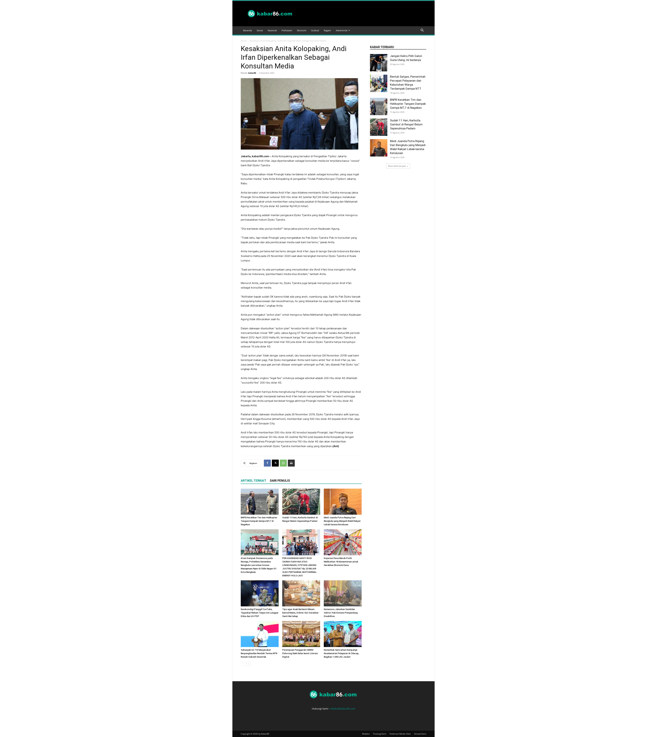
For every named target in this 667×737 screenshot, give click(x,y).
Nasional (272, 30)
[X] (275, 463)
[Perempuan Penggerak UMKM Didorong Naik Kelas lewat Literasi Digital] (301, 634)
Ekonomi (301, 30)
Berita (244, 40)
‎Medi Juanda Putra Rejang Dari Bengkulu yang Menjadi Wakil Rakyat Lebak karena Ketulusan (342, 521)
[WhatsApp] (283, 463)
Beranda (247, 30)
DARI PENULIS (280, 480)
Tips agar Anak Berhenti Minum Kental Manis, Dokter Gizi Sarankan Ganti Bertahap (300, 612)
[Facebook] (267, 463)
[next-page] (248, 664)
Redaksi (366, 733)
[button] (422, 30)
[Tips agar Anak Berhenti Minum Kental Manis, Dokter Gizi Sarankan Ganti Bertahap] (301, 593)
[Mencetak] (291, 463)
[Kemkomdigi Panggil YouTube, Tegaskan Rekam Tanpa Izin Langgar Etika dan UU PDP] (260, 593)
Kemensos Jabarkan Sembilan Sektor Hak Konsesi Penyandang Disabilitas (341, 612)
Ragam (327, 30)
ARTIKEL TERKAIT (253, 480)
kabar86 (252, 73)
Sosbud (315, 30)
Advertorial (341, 30)
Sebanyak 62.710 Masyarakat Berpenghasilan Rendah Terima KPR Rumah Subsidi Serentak (259, 653)
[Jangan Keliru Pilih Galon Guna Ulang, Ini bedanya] (378, 62)
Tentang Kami (379, 733)
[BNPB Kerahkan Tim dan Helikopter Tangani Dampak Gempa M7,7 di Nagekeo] (260, 502)
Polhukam (287, 30)
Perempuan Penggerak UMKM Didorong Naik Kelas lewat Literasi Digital (300, 653)
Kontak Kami (420, 733)
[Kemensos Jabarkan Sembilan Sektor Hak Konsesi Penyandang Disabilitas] (343, 593)
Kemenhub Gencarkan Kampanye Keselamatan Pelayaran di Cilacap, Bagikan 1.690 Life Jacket (341, 653)
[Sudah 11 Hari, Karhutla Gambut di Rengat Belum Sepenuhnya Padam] (301, 502)
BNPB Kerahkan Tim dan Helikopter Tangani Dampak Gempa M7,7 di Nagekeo (259, 521)
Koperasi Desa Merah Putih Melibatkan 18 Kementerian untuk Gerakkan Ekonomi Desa (341, 561)
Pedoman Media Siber (400, 733)
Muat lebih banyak (397, 165)
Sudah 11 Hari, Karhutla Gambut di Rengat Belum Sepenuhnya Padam (406, 124)
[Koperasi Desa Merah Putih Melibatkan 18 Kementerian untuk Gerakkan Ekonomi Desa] (343, 542)
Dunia (260, 30)
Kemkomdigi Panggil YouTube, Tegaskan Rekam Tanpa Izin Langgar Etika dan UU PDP (259, 612)
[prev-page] (243, 664)
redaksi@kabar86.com (342, 708)
